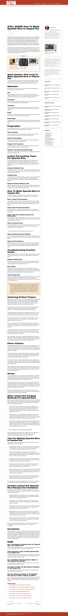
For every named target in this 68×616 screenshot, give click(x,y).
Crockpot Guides (48, 135)
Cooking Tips (50, 3)
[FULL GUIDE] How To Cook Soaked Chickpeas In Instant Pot (52, 122)
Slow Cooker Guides (49, 144)
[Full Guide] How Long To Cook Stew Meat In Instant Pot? (20, 595)
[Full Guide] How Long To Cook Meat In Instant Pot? (19, 591)
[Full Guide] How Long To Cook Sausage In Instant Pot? (20, 597)
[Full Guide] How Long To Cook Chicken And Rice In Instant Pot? (22, 587)
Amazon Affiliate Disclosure (15, 613)
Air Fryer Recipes (57, 3)
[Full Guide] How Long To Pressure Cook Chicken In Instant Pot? (22, 589)
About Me (29, 613)
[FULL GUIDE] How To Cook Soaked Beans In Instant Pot (52, 85)
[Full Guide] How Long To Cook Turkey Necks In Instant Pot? (53, 106)
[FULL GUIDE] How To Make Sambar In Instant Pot (52, 88)
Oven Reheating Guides (49, 142)
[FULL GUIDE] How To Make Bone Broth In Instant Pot (52, 113)
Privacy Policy (25, 613)
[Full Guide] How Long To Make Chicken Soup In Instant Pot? (52, 116)
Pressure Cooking (48, 143)
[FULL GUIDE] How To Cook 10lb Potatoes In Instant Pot (52, 98)
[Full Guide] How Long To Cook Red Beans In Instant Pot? (52, 119)
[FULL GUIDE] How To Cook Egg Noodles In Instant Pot (52, 91)
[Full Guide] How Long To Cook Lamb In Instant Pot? (19, 593)
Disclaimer (20, 613)
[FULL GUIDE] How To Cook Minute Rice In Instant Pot (52, 125)
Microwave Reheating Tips (50, 139)
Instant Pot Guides (48, 138)
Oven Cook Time (37, 3)
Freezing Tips (44, 3)
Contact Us (8, 613)
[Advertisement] (34, 15)
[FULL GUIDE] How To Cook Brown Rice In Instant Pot (52, 95)
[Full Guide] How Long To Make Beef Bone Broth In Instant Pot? (52, 110)
